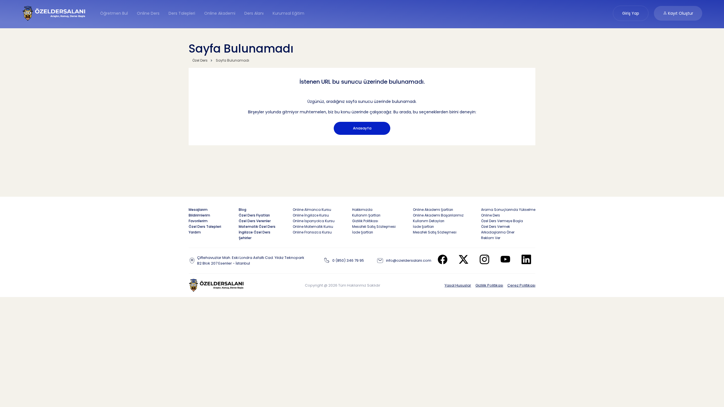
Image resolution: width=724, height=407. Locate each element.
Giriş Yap (630, 13)
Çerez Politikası (521, 285)
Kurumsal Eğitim (288, 13)
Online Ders (148, 13)
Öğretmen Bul (114, 13)
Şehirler (245, 237)
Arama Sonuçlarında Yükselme (508, 209)
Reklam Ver (490, 237)
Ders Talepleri (182, 13)
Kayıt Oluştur (680, 13)
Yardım (195, 232)
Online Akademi (219, 13)
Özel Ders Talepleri (205, 226)
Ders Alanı (254, 13)
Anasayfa (362, 128)
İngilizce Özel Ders (254, 232)
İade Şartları (362, 232)
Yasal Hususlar (458, 285)
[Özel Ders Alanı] (54, 13)
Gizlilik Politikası (489, 285)
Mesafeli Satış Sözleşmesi (374, 226)
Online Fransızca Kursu (312, 232)
